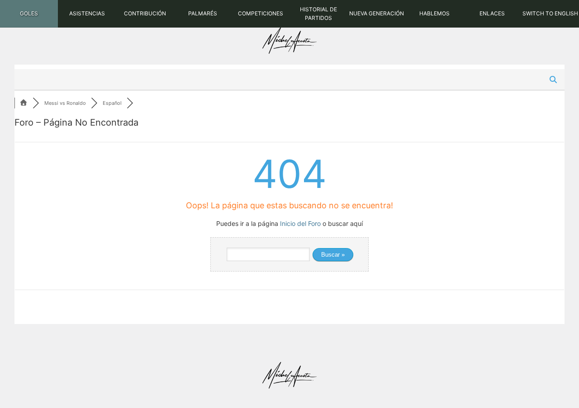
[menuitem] (29, 14)
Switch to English (550, 13)
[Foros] (23, 103)
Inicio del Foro (300, 223)
